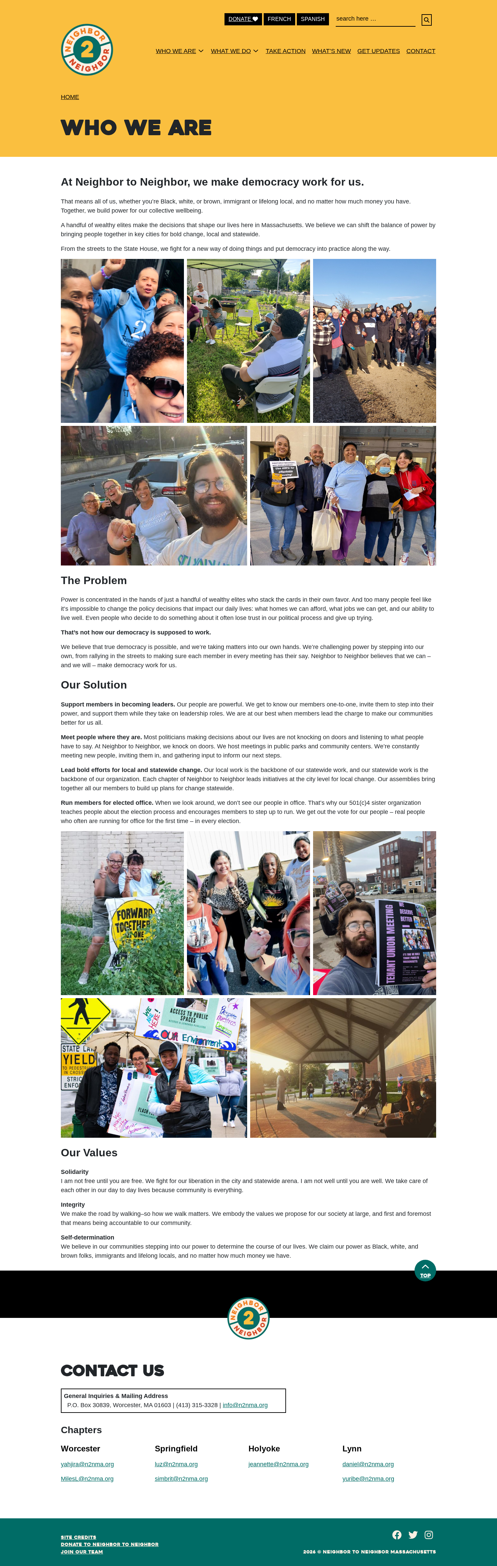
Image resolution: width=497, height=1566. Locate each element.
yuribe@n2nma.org (368, 1478)
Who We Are (176, 51)
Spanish (313, 19)
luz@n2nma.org (176, 1464)
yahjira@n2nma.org (87, 1464)
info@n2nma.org (245, 1405)
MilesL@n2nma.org (87, 1478)
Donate (241, 19)
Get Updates (378, 51)
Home (70, 97)
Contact (420, 51)
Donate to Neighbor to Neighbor (110, 1544)
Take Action (286, 51)
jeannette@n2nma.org (279, 1464)
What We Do (231, 51)
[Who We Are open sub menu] (201, 50)
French (279, 19)
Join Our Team (82, 1552)
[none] (177, 50)
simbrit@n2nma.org (181, 1478)
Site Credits (78, 1537)
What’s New (331, 51)
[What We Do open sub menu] (256, 50)
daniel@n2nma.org (368, 1464)
